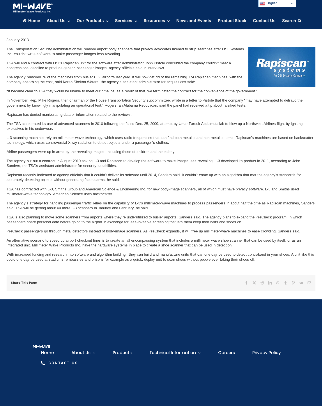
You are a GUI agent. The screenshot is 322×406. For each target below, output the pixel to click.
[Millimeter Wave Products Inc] (33, 5)
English (271, 3)
